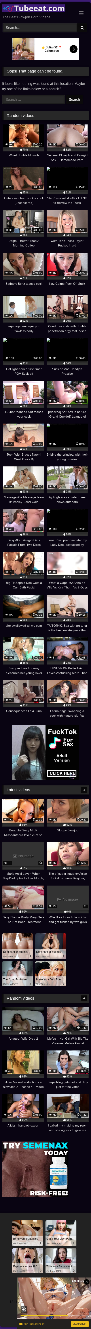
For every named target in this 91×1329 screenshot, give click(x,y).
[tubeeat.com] (37, 8)
